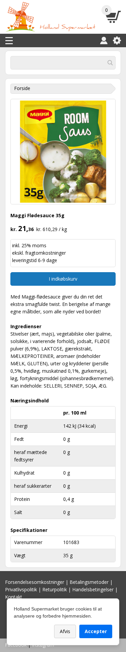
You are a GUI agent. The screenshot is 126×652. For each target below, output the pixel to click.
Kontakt (13, 597)
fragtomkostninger (45, 253)
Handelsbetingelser (93, 589)
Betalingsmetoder (89, 582)
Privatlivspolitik (21, 589)
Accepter (96, 631)
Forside (22, 88)
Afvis (65, 631)
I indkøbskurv (63, 279)
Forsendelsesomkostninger (34, 582)
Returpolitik (54, 589)
